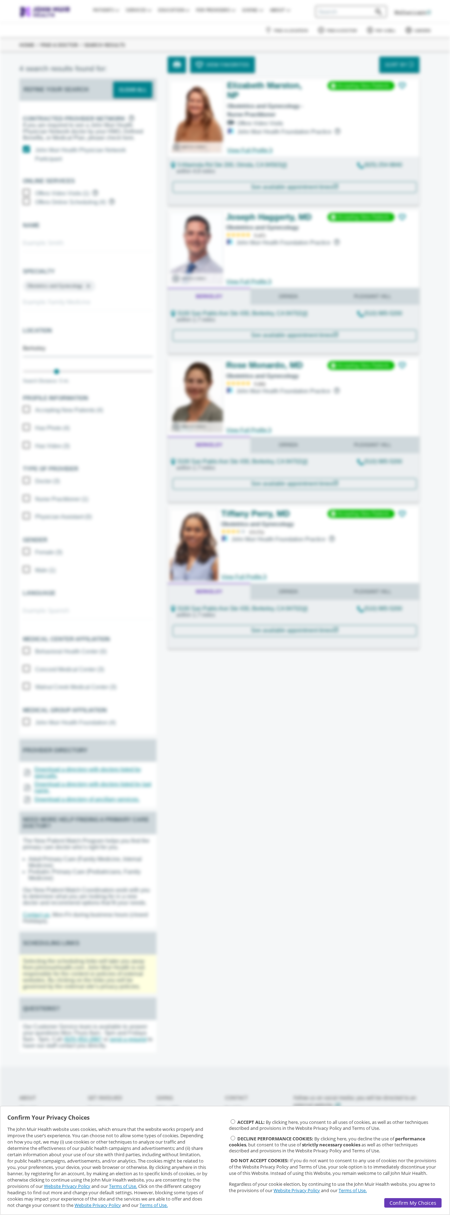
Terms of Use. (123, 1186)
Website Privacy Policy (67, 1186)
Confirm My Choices (413, 1203)
